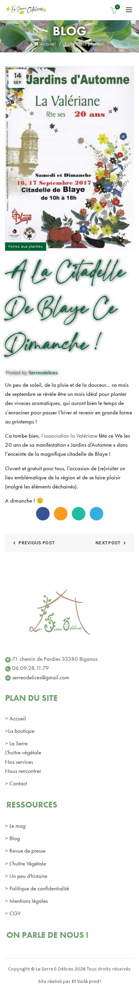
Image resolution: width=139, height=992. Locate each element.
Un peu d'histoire (28, 876)
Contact (18, 783)
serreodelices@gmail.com (40, 677)
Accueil (48, 44)
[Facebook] (43, 513)
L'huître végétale (23, 752)
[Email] (60, 513)
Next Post (107, 543)
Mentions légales (28, 900)
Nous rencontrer (23, 771)
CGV (15, 913)
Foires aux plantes (84, 44)
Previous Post (36, 543)
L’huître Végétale (27, 863)
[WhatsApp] (78, 513)
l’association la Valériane (70, 435)
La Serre (18, 743)
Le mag (17, 825)
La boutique (21, 730)
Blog (14, 838)
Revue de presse (27, 850)
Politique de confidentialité (39, 888)
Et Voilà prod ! (86, 981)
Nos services (19, 761)
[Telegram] (96, 513)
